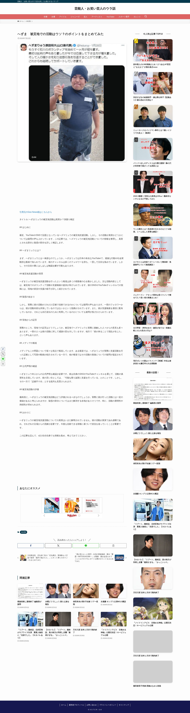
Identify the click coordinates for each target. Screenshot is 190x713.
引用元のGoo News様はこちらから (36, 212)
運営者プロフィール (76, 705)
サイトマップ (124, 705)
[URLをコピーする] (113, 545)
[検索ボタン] (146, 16)
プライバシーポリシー (107, 705)
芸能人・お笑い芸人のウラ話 (95, 8)
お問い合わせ (92, 705)
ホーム (63, 705)
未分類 (23, 532)
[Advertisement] (72, 188)
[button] (30, 545)
